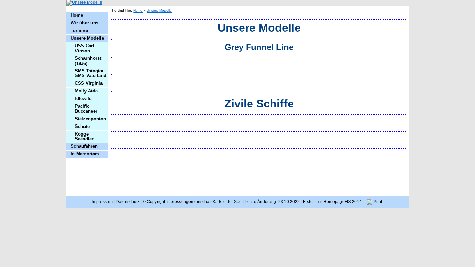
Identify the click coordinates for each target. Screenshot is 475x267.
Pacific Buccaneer (86, 109)
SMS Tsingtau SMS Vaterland (90, 73)
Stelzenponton (90, 118)
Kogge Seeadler (84, 136)
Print (377, 201)
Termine (79, 30)
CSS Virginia (89, 83)
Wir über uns (84, 22)
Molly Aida (86, 91)
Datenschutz (127, 201)
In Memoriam (85, 153)
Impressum (102, 201)
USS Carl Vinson (84, 48)
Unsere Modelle (87, 38)
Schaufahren (84, 146)
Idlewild (83, 98)
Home (77, 15)
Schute (82, 126)
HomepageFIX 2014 (342, 201)
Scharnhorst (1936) (88, 61)
